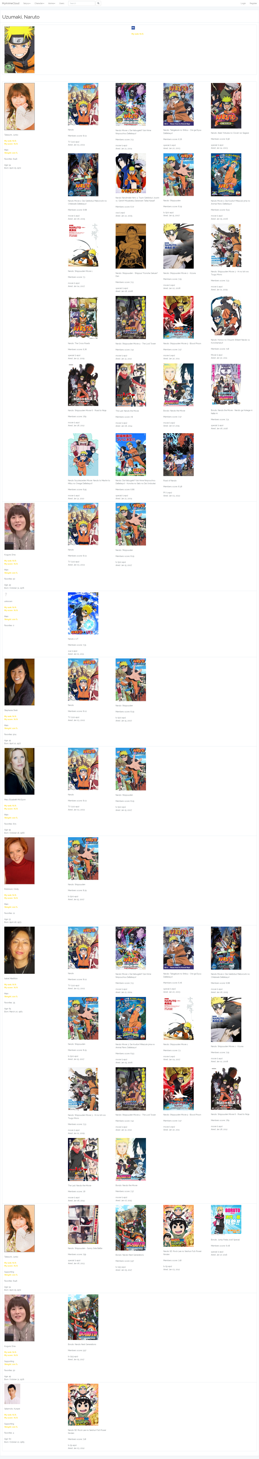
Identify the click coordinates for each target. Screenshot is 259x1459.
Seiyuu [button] (26, 3)
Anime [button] (51, 3)
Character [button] (39, 3)
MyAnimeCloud (10, 3)
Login (243, 3)
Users (61, 3)
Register (253, 3)
